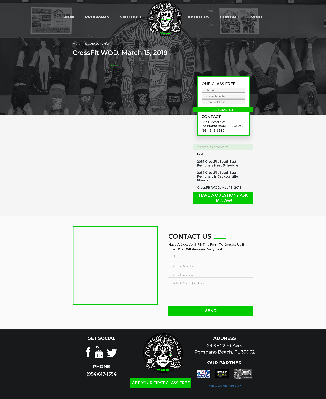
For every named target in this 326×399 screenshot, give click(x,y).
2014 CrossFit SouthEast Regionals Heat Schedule (217, 163)
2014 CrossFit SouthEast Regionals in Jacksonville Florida (217, 176)
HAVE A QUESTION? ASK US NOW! (223, 198)
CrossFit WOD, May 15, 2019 (219, 187)
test (200, 154)
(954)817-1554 (101, 374)
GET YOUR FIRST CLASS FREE (161, 382)
